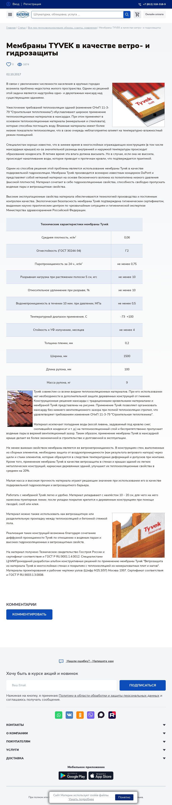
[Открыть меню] (10, 14)
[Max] (101, 715)
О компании (17, 733)
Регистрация (32, 4)
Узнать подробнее (81, 799)
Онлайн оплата (154, 14)
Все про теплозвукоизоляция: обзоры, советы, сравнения (62, 27)
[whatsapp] (58, 715)
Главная (11, 27)
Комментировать (29, 614)
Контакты (15, 725)
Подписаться (142, 685)
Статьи (22, 27)
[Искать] (126, 14)
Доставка (15, 758)
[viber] (90, 715)
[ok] (80, 715)
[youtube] (112, 715)
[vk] (69, 715)
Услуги (12, 750)
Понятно (124, 797)
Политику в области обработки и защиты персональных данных (109, 695)
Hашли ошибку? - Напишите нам (90, 661)
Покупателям (18, 741)
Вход (16, 4)
